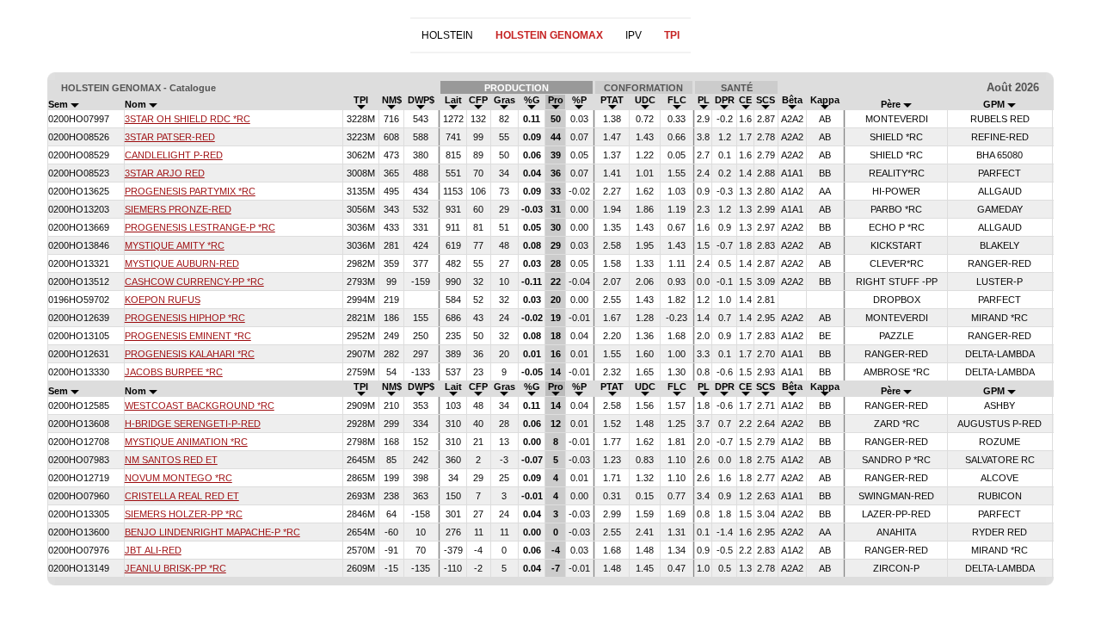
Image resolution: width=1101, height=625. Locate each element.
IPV (633, 35)
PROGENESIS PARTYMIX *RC (190, 191)
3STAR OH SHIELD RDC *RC (187, 119)
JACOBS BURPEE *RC (174, 372)
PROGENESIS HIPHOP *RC (185, 317)
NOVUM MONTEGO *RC (178, 478)
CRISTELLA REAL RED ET (182, 496)
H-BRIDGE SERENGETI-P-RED (193, 423)
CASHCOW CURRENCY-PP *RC (194, 281)
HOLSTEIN (447, 35)
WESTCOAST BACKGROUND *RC (199, 405)
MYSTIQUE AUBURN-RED (182, 263)
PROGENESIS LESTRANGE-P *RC (200, 227)
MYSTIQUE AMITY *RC (175, 245)
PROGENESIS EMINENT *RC (188, 336)
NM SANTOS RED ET (171, 460)
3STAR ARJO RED (165, 173)
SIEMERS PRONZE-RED (178, 209)
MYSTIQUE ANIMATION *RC (186, 441)
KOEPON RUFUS (162, 299)
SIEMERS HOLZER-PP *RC (184, 514)
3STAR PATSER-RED (170, 137)
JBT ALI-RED (153, 550)
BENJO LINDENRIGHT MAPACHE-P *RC (212, 532)
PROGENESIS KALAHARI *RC (190, 354)
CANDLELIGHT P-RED (174, 155)
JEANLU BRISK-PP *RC (175, 568)
